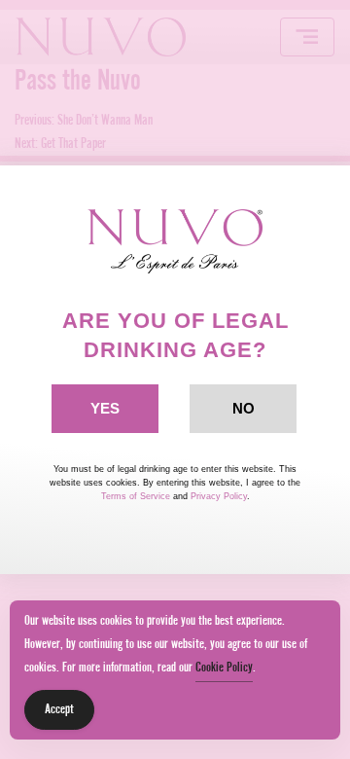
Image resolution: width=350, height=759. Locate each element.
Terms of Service (135, 496)
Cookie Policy (224, 668)
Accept (59, 710)
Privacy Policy (219, 496)
